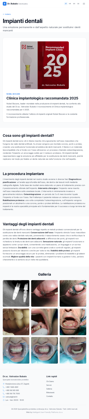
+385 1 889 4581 (12, 387)
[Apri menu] (84, 3)
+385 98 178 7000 (13, 394)
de (78, 4)
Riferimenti (50, 393)
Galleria (49, 389)
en (74, 4)
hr (70, 4)
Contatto (49, 396)
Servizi (49, 385)
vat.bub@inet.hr (11, 397)
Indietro (8, 14)
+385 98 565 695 (12, 390)
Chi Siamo (50, 381)
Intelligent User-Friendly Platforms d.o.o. (48, 412)
